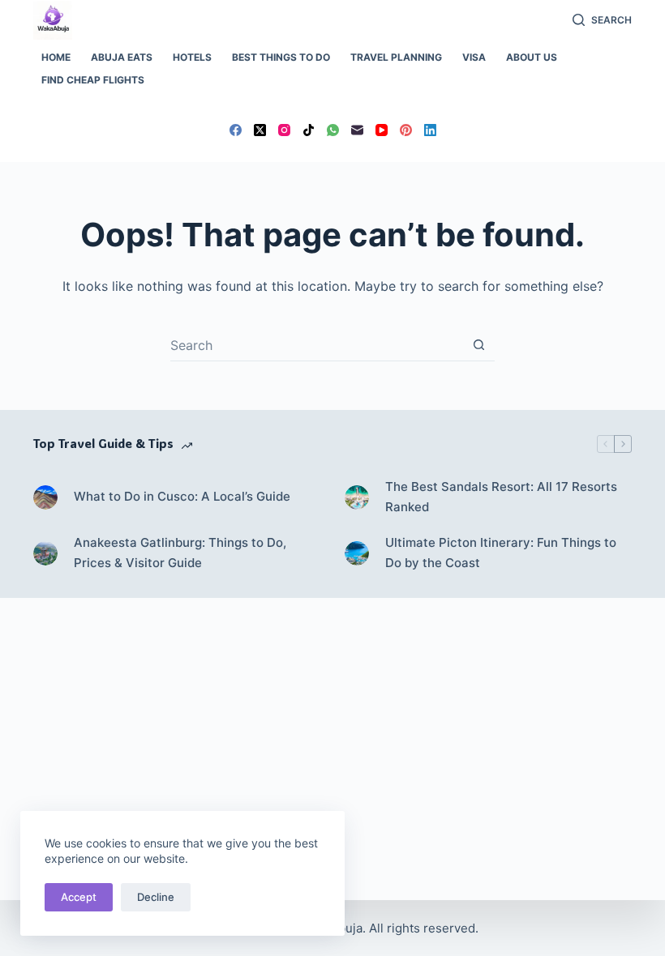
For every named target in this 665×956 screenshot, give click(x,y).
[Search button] (479, 345)
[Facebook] (236, 130)
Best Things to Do (281, 57)
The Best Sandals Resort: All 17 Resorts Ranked (501, 496)
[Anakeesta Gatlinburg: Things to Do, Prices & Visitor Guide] (45, 553)
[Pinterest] (406, 130)
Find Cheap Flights (92, 80)
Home (56, 57)
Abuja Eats (121, 57)
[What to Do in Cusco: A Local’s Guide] (45, 497)
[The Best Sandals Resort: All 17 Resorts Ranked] (357, 497)
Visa (474, 57)
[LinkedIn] (430, 130)
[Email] (357, 130)
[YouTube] (381, 130)
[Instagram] (284, 130)
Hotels (192, 57)
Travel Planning (396, 57)
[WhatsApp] (333, 130)
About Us (531, 57)
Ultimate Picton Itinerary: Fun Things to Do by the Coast (500, 552)
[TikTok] (308, 130)
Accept (79, 896)
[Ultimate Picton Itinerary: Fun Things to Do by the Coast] (357, 553)
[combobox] (316, 345)
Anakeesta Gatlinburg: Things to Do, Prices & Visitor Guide (180, 552)
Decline (155, 896)
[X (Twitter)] (260, 130)
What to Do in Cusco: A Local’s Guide (182, 496)
